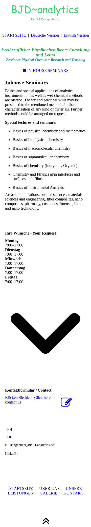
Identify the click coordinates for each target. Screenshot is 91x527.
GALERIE (48, 493)
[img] (45, 12)
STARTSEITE (14, 35)
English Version (76, 35)
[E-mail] (10, 429)
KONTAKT (73, 493)
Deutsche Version (45, 35)
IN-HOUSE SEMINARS (47, 70)
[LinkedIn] (9, 436)
